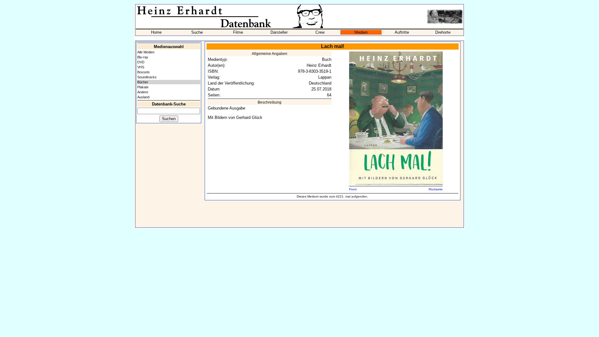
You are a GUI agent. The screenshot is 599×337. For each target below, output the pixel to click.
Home (156, 32)
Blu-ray (142, 57)
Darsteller (279, 32)
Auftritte (402, 32)
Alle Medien (145, 52)
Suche (197, 32)
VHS (140, 67)
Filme (238, 32)
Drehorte (442, 32)
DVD (140, 62)
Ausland (143, 97)
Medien (361, 32)
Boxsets (143, 72)
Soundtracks (147, 77)
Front (353, 189)
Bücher (142, 82)
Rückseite (436, 189)
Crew (319, 32)
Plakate (143, 87)
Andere (142, 92)
